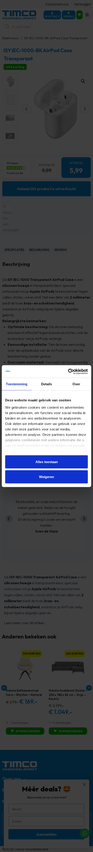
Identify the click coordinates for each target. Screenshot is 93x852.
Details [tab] (46, 384)
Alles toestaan (46, 462)
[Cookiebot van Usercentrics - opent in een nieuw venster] (68, 371)
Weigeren (46, 477)
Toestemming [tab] (16, 384)
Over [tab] (76, 384)
